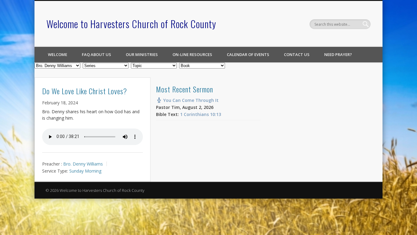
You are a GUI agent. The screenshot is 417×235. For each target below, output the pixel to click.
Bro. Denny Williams (83, 164)
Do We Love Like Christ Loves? (84, 90)
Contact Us (297, 54)
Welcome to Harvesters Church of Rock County (131, 24)
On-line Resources (192, 54)
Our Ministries (142, 54)
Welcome (57, 54)
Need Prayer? (338, 54)
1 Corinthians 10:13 (200, 114)
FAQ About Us (96, 54)
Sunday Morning (85, 171)
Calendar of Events (248, 54)
